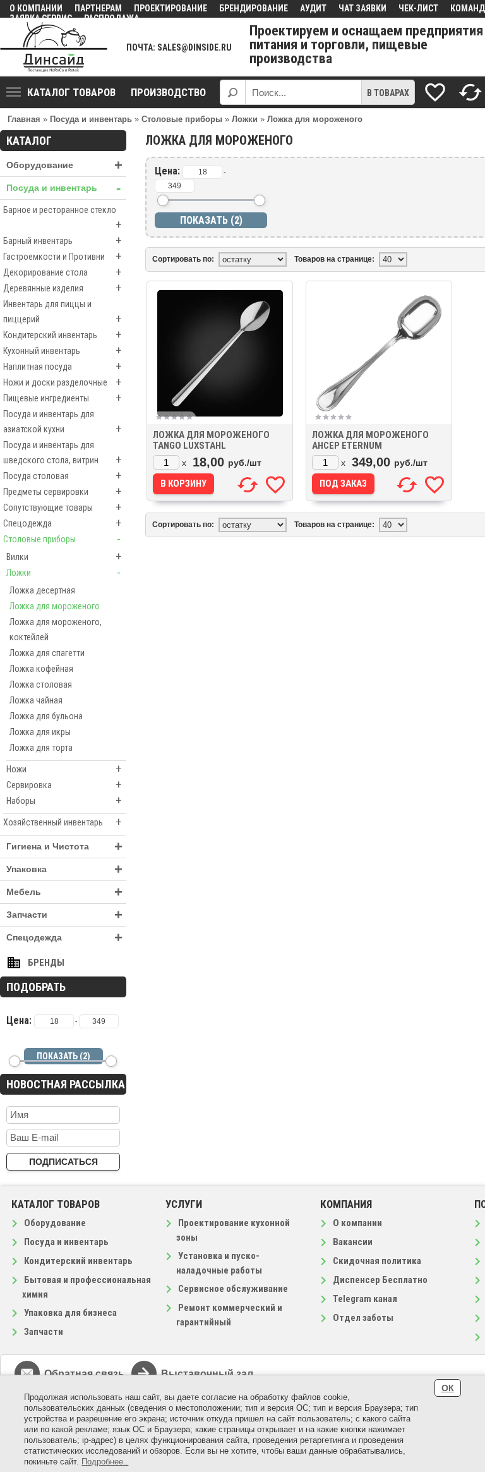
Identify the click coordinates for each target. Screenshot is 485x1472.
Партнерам (98, 8)
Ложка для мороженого (54, 606)
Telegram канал (365, 1299)
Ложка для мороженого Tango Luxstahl (211, 440)
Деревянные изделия (62, 288)
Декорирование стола (62, 272)
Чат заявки (362, 8)
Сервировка (63, 784)
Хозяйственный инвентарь (62, 822)
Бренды (46, 962)
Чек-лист (418, 8)
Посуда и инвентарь (63, 188)
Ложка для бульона (46, 716)
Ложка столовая (40, 684)
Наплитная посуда (62, 366)
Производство (168, 92)
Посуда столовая (62, 475)
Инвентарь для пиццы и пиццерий (62, 312)
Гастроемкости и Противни (62, 256)
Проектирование (170, 8)
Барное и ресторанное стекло (62, 218)
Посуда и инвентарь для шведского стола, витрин (62, 453)
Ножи (63, 769)
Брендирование (253, 8)
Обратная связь (84, 1373)
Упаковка (64, 869)
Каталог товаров (71, 92)
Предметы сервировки (62, 491)
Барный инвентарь (62, 240)
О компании (36, 8)
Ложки (63, 572)
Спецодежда (62, 523)
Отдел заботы (363, 1317)
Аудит (313, 8)
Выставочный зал (207, 1373)
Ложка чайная (36, 700)
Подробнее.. (104, 1461)
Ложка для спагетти (47, 653)
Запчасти (64, 915)
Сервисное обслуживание (233, 1288)
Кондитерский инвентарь (62, 334)
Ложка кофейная (41, 669)
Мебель (64, 892)
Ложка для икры (40, 732)
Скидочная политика (377, 1261)
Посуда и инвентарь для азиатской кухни (62, 422)
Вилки (63, 556)
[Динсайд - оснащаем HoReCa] (53, 47)
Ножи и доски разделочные (62, 382)
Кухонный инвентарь (62, 350)
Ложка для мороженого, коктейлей (55, 629)
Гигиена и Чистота (64, 847)
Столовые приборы (62, 538)
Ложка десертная (42, 590)
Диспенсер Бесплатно (380, 1280)
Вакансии (353, 1242)
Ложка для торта (41, 748)
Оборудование (64, 165)
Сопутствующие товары (62, 507)
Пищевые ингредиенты (62, 397)
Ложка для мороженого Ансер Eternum (370, 440)
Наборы (63, 800)
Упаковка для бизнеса (70, 1312)
